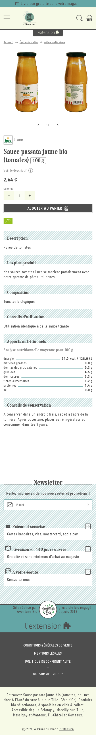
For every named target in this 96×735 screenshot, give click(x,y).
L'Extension (66, 729)
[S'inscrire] (83, 504)
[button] (7, 18)
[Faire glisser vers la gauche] (38, 125)
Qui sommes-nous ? (48, 674)
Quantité (9, 189)
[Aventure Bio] (48, 610)
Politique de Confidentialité (48, 661)
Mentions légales (48, 653)
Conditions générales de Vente (47, 645)
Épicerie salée (29, 42)
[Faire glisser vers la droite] (58, 125)
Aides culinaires (54, 42)
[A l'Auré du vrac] (29, 18)
